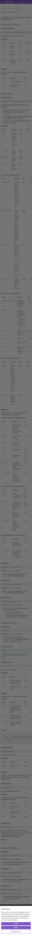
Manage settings (16, 931)
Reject (16, 927)
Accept (16, 923)
